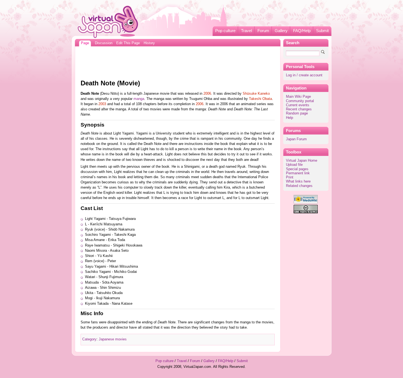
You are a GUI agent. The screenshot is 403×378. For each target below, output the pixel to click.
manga (139, 99)
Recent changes (299, 109)
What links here (298, 181)
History (149, 43)
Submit (322, 31)
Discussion (103, 43)
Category (89, 339)
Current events (297, 105)
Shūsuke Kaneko (256, 94)
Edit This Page (128, 43)
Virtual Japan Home (301, 161)
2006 (207, 94)
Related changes (299, 186)
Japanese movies (113, 339)
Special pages (297, 169)
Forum (263, 31)
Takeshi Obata (260, 99)
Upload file (294, 165)
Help (289, 118)
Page (85, 43)
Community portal (300, 101)
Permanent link (298, 173)
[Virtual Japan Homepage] (108, 21)
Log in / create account (304, 75)
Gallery (281, 31)
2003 (102, 104)
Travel (246, 31)
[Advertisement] (177, 61)
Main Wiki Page (298, 97)
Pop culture (225, 31)
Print (289, 177)
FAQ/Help (302, 31)
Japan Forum (296, 139)
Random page (297, 113)
